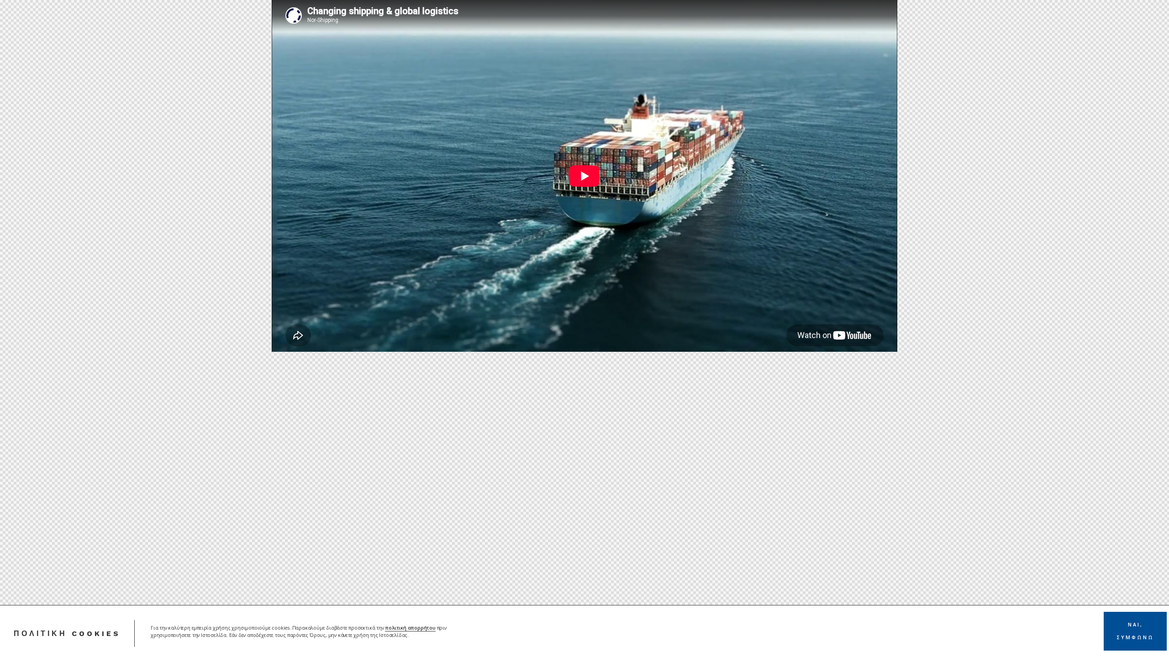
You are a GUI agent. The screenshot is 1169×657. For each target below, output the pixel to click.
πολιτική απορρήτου (410, 628)
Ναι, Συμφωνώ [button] (1135, 631)
